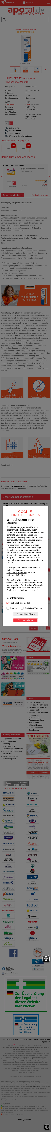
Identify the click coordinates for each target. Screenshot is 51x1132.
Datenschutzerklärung (17, 572)
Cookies (21, 575)
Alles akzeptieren (25, 620)
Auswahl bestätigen (26, 614)
